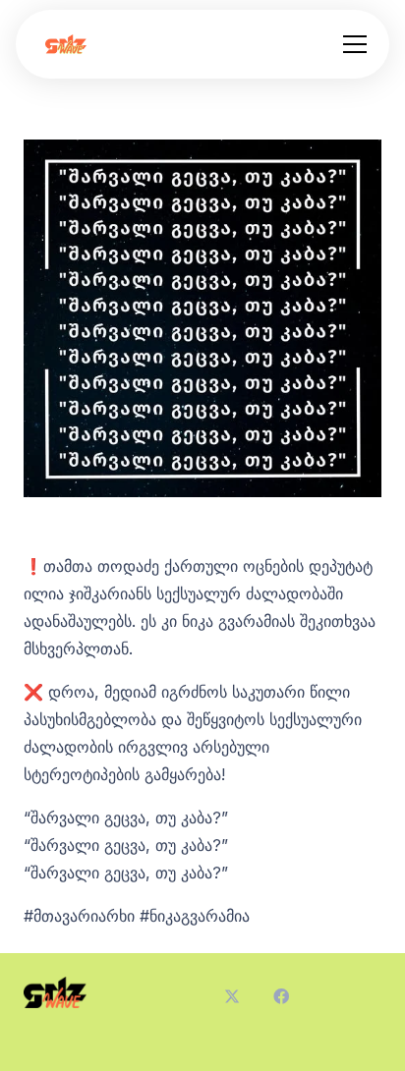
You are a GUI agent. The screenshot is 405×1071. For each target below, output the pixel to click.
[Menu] (354, 44)
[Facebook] (281, 996)
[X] (232, 996)
